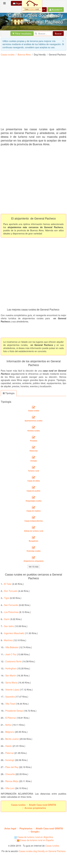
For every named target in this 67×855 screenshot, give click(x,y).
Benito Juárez (12, 738)
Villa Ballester (12, 647)
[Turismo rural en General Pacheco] (33, 467)
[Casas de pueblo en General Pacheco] (33, 487)
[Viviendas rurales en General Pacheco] (33, 547)
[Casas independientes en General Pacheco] (33, 517)
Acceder (55, 9)
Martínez (8, 640)
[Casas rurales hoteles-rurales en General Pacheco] (33, 427)
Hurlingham (11, 668)
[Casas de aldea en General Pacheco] (33, 477)
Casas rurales (7, 54)
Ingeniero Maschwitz (14, 633)
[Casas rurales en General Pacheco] (33, 407)
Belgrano (9, 731)
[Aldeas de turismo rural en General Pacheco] (33, 527)
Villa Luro (9, 788)
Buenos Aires (24, 54)
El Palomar (10, 717)
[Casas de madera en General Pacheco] (33, 507)
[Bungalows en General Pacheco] (33, 537)
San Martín (10, 675)
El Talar (8, 583)
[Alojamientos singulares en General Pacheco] (33, 557)
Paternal (9, 752)
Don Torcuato (10, 590)
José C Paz (11, 654)
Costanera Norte (13, 661)
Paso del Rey (11, 767)
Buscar (58, 33)
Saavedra (10, 696)
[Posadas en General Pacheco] (33, 437)
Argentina (20, 3)
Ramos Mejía (11, 781)
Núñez (8, 724)
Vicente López (12, 689)
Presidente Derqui (14, 710)
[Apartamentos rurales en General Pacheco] (33, 417)
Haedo (8, 745)
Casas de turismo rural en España (36, 840)
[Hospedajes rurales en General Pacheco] (33, 497)
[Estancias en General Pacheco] (33, 447)
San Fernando (11, 605)
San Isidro (9, 626)
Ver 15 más (33, 566)
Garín (7, 619)
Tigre (6, 597)
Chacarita (10, 774)
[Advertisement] (33, 93)
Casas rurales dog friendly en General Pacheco (42, 851)
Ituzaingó (9, 760)
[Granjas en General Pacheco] (33, 457)
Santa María (11, 682)
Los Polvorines (11, 612)
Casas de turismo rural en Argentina (35, 837)
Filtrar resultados (22, 33)
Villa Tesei (10, 703)
